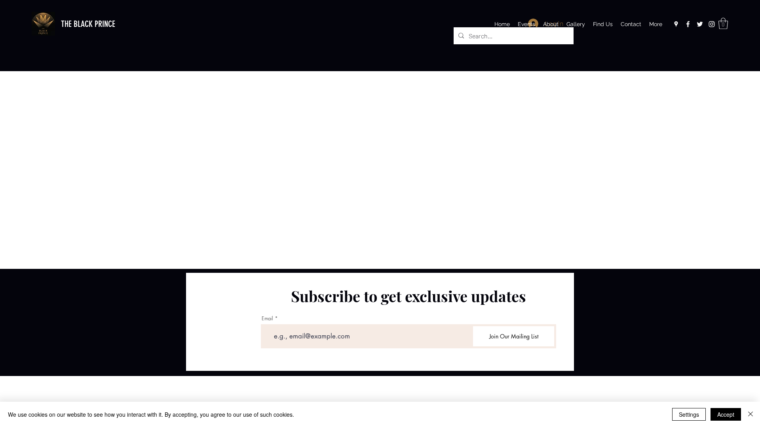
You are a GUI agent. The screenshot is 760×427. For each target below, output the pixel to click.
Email (267, 318)
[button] (723, 23)
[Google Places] (676, 24)
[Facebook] (688, 24)
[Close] (750, 414)
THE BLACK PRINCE (88, 24)
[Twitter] (700, 24)
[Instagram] (712, 24)
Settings (689, 414)
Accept (725, 414)
